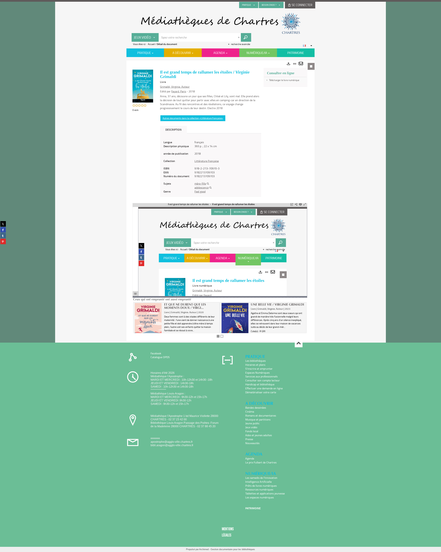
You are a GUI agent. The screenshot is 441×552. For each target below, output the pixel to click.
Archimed (204, 549)
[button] (142, 85)
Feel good (200, 191)
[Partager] (296, 204)
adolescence (201, 187)
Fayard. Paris (178, 91)
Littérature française (206, 161)
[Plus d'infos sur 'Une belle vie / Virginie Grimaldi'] (235, 324)
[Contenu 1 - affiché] (218, 336)
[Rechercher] (208, 183)
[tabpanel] (220, 200)
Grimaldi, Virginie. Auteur (175, 87)
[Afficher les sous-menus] (254, 5)
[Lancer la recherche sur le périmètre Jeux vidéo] (246, 37)
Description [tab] (173, 129)
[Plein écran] (305, 204)
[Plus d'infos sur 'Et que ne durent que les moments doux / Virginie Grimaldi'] (148, 324)
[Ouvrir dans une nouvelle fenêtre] (292, 204)
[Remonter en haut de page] (298, 343)
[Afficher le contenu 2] (221, 336)
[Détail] (300, 204)
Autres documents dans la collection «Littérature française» (193, 118)
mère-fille (200, 183)
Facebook (156, 353)
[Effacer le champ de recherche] (239, 37)
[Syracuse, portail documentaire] (220, 23)
